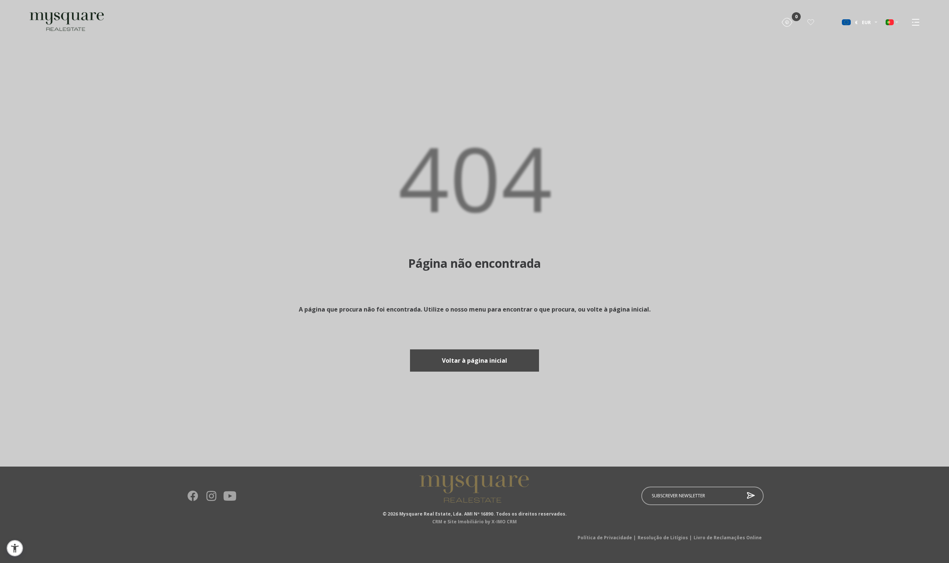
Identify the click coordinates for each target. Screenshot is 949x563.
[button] (14, 548)
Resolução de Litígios (665, 538)
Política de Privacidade (607, 538)
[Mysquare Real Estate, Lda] (52, 22)
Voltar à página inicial (474, 360)
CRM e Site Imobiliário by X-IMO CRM (474, 522)
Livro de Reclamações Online (728, 538)
